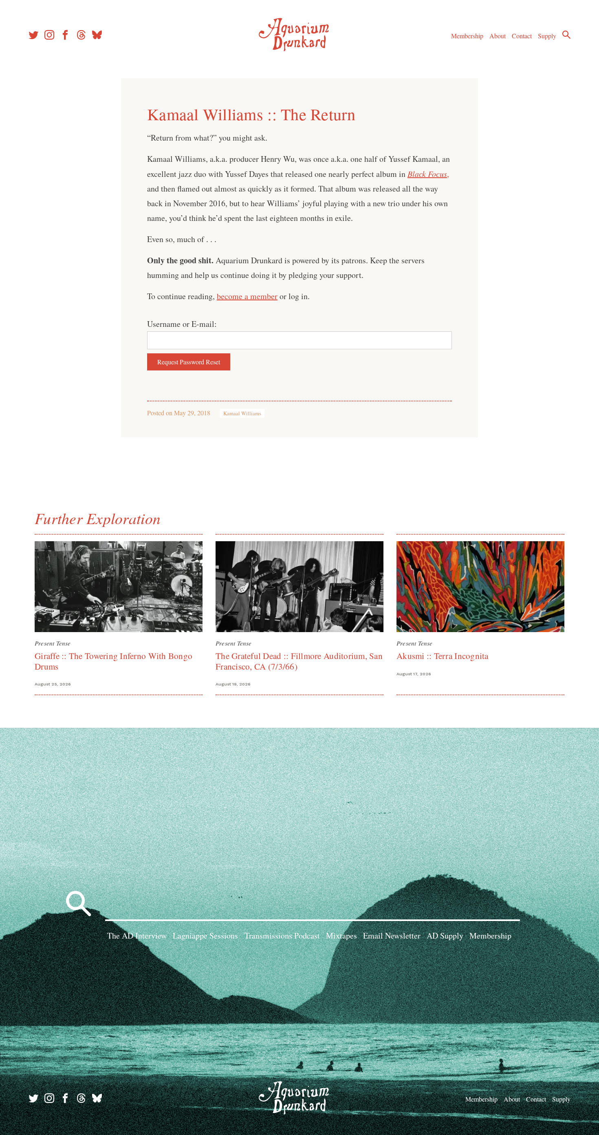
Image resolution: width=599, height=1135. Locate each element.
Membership (467, 35)
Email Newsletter (392, 935)
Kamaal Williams (242, 413)
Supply (547, 35)
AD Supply (445, 935)
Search (566, 35)
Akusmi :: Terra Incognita (442, 655)
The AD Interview (137, 935)
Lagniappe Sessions (205, 935)
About (497, 35)
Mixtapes (341, 935)
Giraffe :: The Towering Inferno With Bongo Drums (113, 661)
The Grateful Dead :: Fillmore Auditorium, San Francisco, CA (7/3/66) (299, 661)
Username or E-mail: (182, 323)
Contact (522, 35)
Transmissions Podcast (282, 935)
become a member (247, 296)
